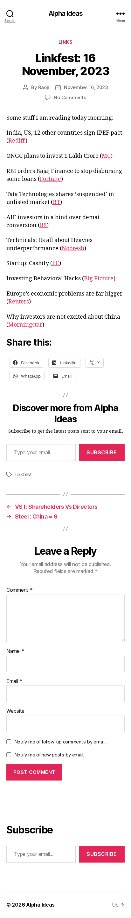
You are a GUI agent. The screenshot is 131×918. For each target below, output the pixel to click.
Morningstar (25, 324)
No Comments (70, 97)
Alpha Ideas (65, 13)
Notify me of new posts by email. (49, 755)
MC (106, 156)
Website (15, 711)
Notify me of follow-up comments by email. (60, 742)
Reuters (18, 301)
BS (43, 225)
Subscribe (101, 452)
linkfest (23, 474)
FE (55, 263)
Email (14, 681)
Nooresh (73, 248)
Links (66, 42)
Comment (19, 590)
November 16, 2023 (86, 87)
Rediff (16, 140)
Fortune (50, 179)
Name (15, 651)
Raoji (43, 87)
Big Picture (99, 278)
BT (56, 202)
